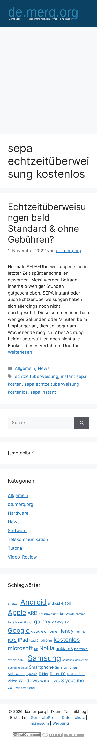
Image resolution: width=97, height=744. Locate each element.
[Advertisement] (48, 77)
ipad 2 (33, 640)
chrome (80, 614)
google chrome (44, 631)
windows (29, 681)
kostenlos (67, 639)
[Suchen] (81, 423)
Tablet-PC (58, 674)
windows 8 (52, 680)
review (12, 660)
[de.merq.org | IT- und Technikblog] (48, 13)
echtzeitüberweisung (36, 376)
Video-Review (22, 557)
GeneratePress (44, 717)
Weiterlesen (20, 352)
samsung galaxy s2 (75, 660)
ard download (48, 614)
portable (81, 649)
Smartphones (66, 667)
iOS (12, 640)
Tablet (43, 674)
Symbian (31, 674)
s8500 (22, 660)
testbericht (76, 674)
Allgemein (25, 368)
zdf (11, 687)
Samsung (44, 658)
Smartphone (41, 667)
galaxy (42, 621)
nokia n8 (64, 648)
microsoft (20, 648)
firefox (28, 622)
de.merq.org (20, 504)
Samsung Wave (18, 667)
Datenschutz (73, 717)
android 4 (55, 603)
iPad (23, 640)
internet (80, 631)
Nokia (46, 648)
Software (17, 530)
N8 (36, 649)
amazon (13, 603)
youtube (74, 681)
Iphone (46, 640)
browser (67, 613)
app (67, 603)
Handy (65, 631)
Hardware (18, 513)
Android (33, 602)
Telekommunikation (28, 539)
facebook (15, 622)
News (44, 368)
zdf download (25, 688)
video (12, 681)
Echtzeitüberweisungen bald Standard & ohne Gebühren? (47, 223)
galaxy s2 (60, 622)
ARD (32, 613)
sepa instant (43, 392)
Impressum (38, 723)
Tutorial (15, 548)
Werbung (60, 723)
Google (19, 630)
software (16, 673)
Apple (17, 612)
